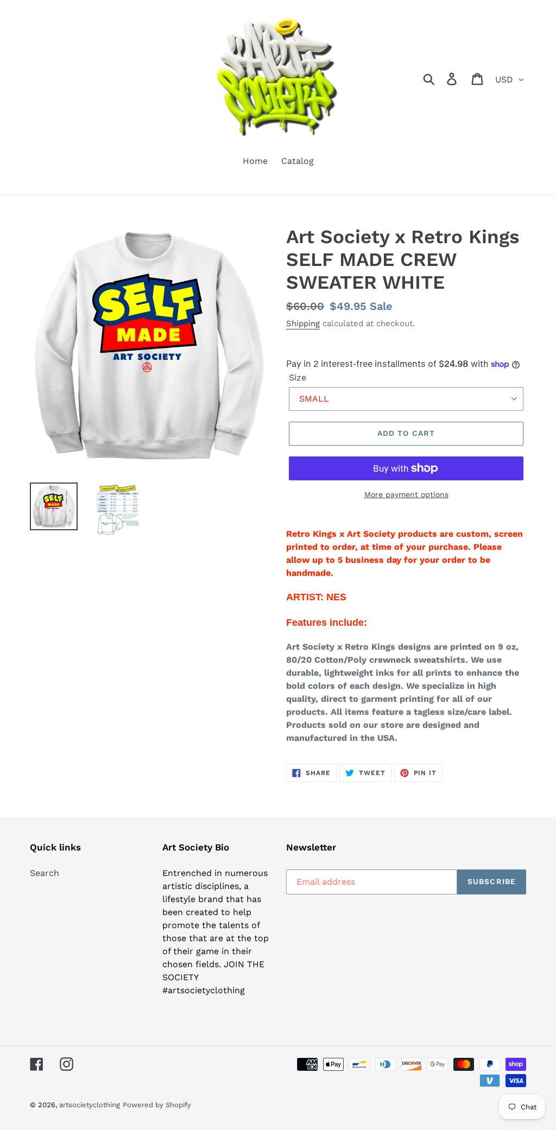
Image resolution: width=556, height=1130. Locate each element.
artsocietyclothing (89, 1105)
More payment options (406, 494)
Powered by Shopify (157, 1105)
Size (297, 377)
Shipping (303, 323)
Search (44, 873)
